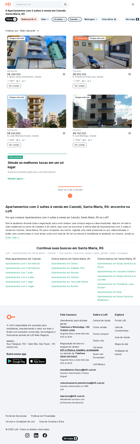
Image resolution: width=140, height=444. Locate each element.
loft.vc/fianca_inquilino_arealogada (79, 350)
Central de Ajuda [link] (101, 320)
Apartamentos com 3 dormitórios (22, 268)
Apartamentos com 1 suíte (19, 272)
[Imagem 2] (38, 66)
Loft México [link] (99, 364)
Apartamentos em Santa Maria (29, 253)
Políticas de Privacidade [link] (43, 416)
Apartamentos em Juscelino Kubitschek (118, 271)
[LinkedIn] (36, 436)
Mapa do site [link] (121, 344)
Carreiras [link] (98, 347)
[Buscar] (65, 4)
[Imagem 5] (44, 66)
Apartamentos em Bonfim (64, 286)
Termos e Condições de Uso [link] (20, 421)
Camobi (52, 253)
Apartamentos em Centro (64, 263)
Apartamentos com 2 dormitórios (22, 263)
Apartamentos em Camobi (64, 277)
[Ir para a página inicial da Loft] (9, 4)
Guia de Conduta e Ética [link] (51, 421)
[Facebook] (45, 436)
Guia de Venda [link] (122, 337)
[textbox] (41, 4)
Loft (7, 253)
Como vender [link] (100, 327)
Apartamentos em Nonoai (64, 272)
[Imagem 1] (36, 66)
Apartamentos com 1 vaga (19, 281)
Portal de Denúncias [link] (16, 416)
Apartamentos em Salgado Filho (68, 268)
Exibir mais (11, 237)
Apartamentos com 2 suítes (19, 277)
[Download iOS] (37, 361)
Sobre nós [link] (98, 340)
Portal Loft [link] (120, 320)
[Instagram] (27, 436)
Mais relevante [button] (27, 30)
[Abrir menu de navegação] (133, 4)
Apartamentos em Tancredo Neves (69, 281)
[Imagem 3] (40, 66)
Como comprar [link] (101, 334)
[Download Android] (17, 361)
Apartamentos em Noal (109, 292)
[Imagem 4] (42, 66)
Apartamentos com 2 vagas (19, 286)
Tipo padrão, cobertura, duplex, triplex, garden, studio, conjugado (93, 253)
